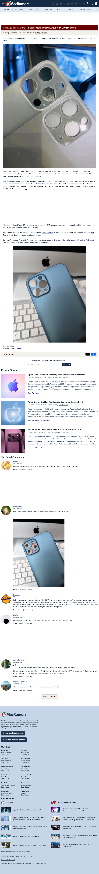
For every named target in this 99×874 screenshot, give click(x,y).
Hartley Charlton (41, 33)
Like (25, 469)
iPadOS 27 (71, 10)
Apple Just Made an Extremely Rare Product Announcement (56, 375)
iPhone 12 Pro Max (37, 184)
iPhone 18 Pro (33, 10)
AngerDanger (18, 506)
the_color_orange (19, 660)
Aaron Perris (25, 791)
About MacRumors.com (13, 733)
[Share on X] (87, 354)
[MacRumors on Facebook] (61, 3)
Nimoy (15, 461)
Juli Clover (4, 758)
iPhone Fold (48, 10)
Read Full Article (33, 393)
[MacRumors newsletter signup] (83, 3)
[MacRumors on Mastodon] (68, 3)
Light (42, 863)
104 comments (9, 354)
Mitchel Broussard (7, 766)
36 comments (45, 448)
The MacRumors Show (66, 803)
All (96, 10)
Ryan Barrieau (25, 783)
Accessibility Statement (8, 860)
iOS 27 (59, 10)
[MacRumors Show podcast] (53, 3)
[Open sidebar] (96, 4)
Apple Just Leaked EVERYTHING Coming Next (30, 845)
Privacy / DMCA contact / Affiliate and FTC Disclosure (16, 856)
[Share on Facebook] (93, 354)
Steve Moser (5, 791)
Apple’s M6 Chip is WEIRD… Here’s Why (27, 810)
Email (2, 754)
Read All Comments (50, 696)
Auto (38, 863)
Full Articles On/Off (18, 863)
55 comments (45, 420)
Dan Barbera (5, 783)
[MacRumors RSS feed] (80, 3)
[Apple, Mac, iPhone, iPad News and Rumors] (17, 6)
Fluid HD (32, 863)
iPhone (18, 349)
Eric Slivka (24, 750)
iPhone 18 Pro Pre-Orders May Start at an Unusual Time (54, 429)
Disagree (29, 469)
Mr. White (10, 346)
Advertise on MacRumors (14, 740)
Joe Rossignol (63, 377)
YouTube (9, 803)
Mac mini (7, 10)
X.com (7, 754)
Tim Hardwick (25, 766)
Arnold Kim (4, 750)
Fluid (27, 863)
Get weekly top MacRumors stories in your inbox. (49, 360)
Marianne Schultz (26, 775)
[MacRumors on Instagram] (57, 3)
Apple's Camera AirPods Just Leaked (26, 836)
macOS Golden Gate (87, 10)
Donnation (17, 595)
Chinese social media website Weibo (68, 240)
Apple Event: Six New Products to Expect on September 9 (55, 402)
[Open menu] (2, 3)
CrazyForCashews (20, 682)
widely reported (47, 232)
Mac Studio (19, 10)
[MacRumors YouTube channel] (72, 3)
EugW (15, 615)
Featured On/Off (7, 863)
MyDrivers (89, 240)
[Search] (92, 4)
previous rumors (40, 189)
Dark (45, 863)
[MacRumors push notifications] (76, 3)
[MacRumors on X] (65, 3)
